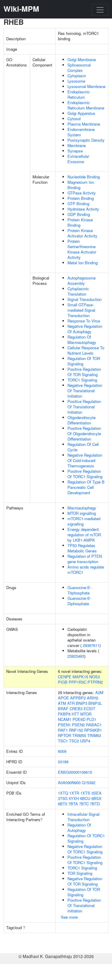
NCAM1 (64, 719)
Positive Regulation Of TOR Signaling (84, 371)
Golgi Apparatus (81, 113)
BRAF (63, 708)
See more (69, 917)
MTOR (85, 714)
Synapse (75, 151)
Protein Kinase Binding (80, 222)
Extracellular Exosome (78, 158)
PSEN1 (64, 724)
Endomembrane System (81, 132)
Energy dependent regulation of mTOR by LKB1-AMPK (84, 534)
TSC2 (74, 741)
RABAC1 (94, 724)
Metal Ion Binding (82, 262)
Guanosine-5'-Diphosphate (79, 600)
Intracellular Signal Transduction (83, 816)
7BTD (95, 804)
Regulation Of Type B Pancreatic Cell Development (86, 487)
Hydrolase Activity (83, 209)
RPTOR (64, 735)
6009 (62, 751)
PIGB (62, 682)
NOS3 (94, 676)
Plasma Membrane (83, 124)
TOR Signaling (79, 873)
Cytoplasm (76, 75)
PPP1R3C (77, 682)
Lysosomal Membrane (86, 86)
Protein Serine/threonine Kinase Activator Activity (81, 249)
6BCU (85, 798)
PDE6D (79, 719)
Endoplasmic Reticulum (78, 94)
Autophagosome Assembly (81, 280)
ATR (71, 703)
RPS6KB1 (93, 730)
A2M (99, 692)
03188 (63, 761)
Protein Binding (80, 198)
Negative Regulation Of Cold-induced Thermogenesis (84, 460)
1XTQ (63, 793)
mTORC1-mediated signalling (83, 521)
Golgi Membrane (81, 59)
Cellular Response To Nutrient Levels (85, 350)
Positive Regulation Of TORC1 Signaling (84, 473)
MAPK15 (80, 676)
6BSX (96, 798)
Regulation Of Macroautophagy (81, 339)
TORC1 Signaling (82, 380)
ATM (62, 703)
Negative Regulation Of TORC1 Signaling (84, 849)
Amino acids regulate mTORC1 (85, 569)
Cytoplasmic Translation (78, 291)
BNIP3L (95, 703)
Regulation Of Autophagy (79, 827)
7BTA (73, 804)
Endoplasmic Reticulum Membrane (85, 105)
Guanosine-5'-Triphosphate (79, 590)
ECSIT (89, 708)
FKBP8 (64, 714)
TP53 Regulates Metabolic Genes (82, 548)
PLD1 (91, 719)
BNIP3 (81, 703)
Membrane (76, 145)
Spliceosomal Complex (79, 67)
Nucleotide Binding (83, 177)
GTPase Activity (81, 193)
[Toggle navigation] (100, 10)
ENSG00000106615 (75, 772)
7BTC (84, 804)
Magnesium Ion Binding (80, 184)
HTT (75, 714)
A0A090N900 (69, 782)
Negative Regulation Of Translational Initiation (84, 390)
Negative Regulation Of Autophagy (84, 328)
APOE (63, 698)
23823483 (75, 656)
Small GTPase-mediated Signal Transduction (81, 310)
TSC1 (63, 741)
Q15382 (88, 782)
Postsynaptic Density (86, 140)
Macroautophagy (81, 508)
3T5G (62, 798)
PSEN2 (78, 724)
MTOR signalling (81, 513)
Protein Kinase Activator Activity (82, 233)
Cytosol (74, 118)
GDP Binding (78, 214)
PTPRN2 (95, 682)
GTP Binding (78, 203)
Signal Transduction (84, 299)
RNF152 (76, 730)
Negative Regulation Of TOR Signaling (84, 881)
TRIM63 (94, 735)
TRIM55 (79, 735)
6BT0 (62, 804)
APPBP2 (78, 698)
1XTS (85, 793)
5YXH (74, 798)
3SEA (96, 793)
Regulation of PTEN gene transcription (84, 558)
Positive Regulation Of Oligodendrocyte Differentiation (84, 433)
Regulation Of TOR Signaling (83, 361)
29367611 (91, 645)
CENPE (64, 676)
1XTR (74, 793)
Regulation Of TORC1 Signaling (86, 838)
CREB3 (76, 708)
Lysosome (76, 81)
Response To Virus (83, 321)
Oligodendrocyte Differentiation (81, 420)
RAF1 (63, 730)
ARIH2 (92, 698)
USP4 (85, 741)
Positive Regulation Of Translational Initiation (84, 406)
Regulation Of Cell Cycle (83, 446)
